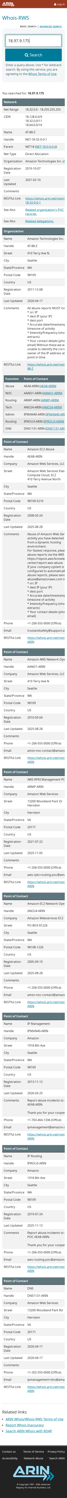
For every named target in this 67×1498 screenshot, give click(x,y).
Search (36, 55)
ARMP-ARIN (50, 400)
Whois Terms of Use (42, 74)
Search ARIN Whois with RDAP (29, 1431)
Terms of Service (33, 1451)
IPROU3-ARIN (53, 421)
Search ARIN (57, 1458)
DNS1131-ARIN (56, 428)
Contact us (9, 1451)
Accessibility (9, 1458)
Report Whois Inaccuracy (25, 1425)
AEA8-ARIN (47, 386)
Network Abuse (33, 1458)
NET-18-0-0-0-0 (46, 147)
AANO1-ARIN (52, 393)
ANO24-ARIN (52, 407)
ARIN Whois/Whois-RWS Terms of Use (34, 1419)
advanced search (51, 26)
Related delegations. (39, 221)
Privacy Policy (56, 1451)
